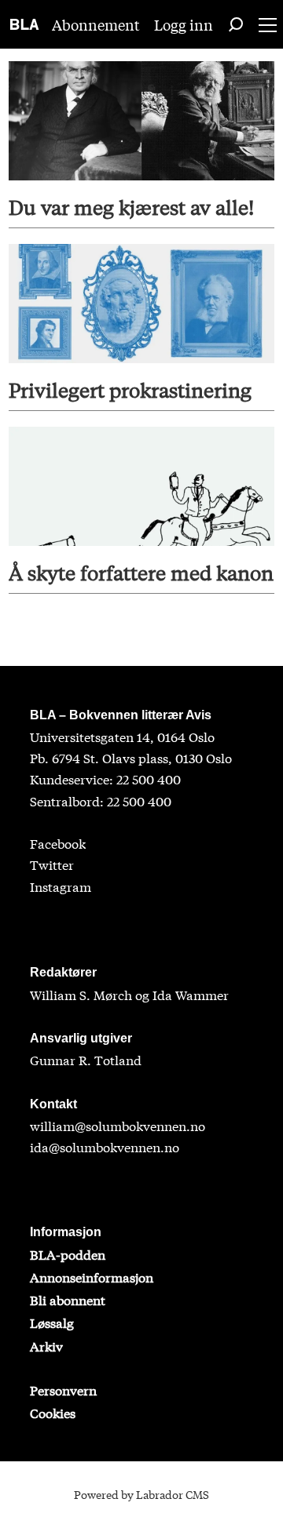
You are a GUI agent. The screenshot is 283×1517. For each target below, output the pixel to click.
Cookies (52, 1412)
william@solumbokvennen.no (117, 1125)
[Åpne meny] (267, 25)
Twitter (52, 864)
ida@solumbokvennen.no (104, 1146)
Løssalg (52, 1322)
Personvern (63, 1390)
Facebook (58, 843)
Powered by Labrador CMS (141, 1494)
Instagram (60, 886)
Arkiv (46, 1346)
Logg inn (183, 24)
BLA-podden (67, 1254)
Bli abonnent (67, 1299)
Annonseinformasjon (91, 1277)
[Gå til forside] (24, 24)
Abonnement (96, 24)
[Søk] (236, 24)
